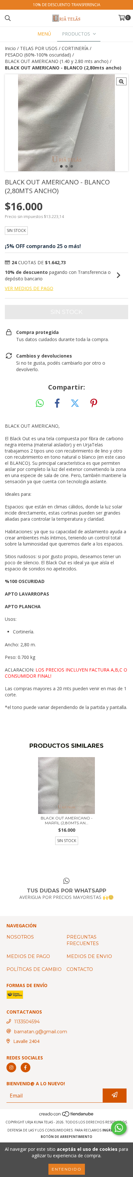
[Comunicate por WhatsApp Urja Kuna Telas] (119, 1128)
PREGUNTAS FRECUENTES (82, 940)
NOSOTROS (20, 937)
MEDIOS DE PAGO (28, 956)
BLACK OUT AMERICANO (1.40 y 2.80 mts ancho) (56, 61)
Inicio (10, 48)
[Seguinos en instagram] (11, 1067)
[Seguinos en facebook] (25, 1067)
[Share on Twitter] (75, 403)
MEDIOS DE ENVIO (89, 956)
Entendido (67, 1169)
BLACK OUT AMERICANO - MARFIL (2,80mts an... (67, 820)
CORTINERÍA (75, 48)
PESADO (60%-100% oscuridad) (38, 55)
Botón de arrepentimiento (66, 1136)
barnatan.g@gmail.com (40, 1032)
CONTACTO (79, 969)
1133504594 (27, 1022)
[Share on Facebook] (57, 403)
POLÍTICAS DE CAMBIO (34, 969)
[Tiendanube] (66, 1115)
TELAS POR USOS (38, 48)
